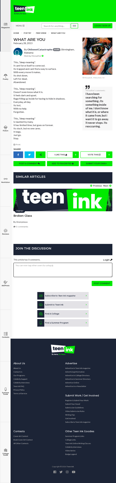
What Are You (58, 33)
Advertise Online (72, 382)
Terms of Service (20, 393)
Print (17, 144)
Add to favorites (62, 163)
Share (17, 149)
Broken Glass (22, 215)
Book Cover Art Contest (23, 440)
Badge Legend (71, 454)
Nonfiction (5, 182)
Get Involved (70, 418)
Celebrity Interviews (21, 382)
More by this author (33, 56)
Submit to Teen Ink (54, 305)
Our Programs (19, 375)
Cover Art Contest (20, 436)
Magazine (5, 28)
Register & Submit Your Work (77, 400)
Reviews (5, 234)
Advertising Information (75, 372)
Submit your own (96, 163)
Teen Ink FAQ (18, 386)
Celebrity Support (20, 379)
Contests (5, 337)
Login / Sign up (103, 26)
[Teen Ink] (24, 10)
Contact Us (17, 372)
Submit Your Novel (72, 404)
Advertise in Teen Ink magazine (77, 368)
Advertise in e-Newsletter (75, 386)
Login (106, 259)
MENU (19, 25)
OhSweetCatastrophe (39, 49)
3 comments (22, 227)
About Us (17, 368)
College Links (70, 440)
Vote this (99, 155)
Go (74, 26)
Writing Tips (70, 415)
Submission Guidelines (74, 407)
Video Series (70, 450)
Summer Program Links (74, 436)
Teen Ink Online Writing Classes (78, 443)
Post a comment (28, 163)
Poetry (5, 79)
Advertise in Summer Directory (77, 379)
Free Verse (41, 33)
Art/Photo (6, 286)
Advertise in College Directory (77, 375)
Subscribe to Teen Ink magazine (77, 422)
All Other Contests (21, 443)
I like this (65, 155)
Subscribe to (60, 296)
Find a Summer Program (56, 323)
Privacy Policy (18, 390)
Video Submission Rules (75, 411)
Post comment (102, 283)
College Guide (5, 454)
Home (16, 33)
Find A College (52, 314)
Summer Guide (5, 393)
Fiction (5, 131)
